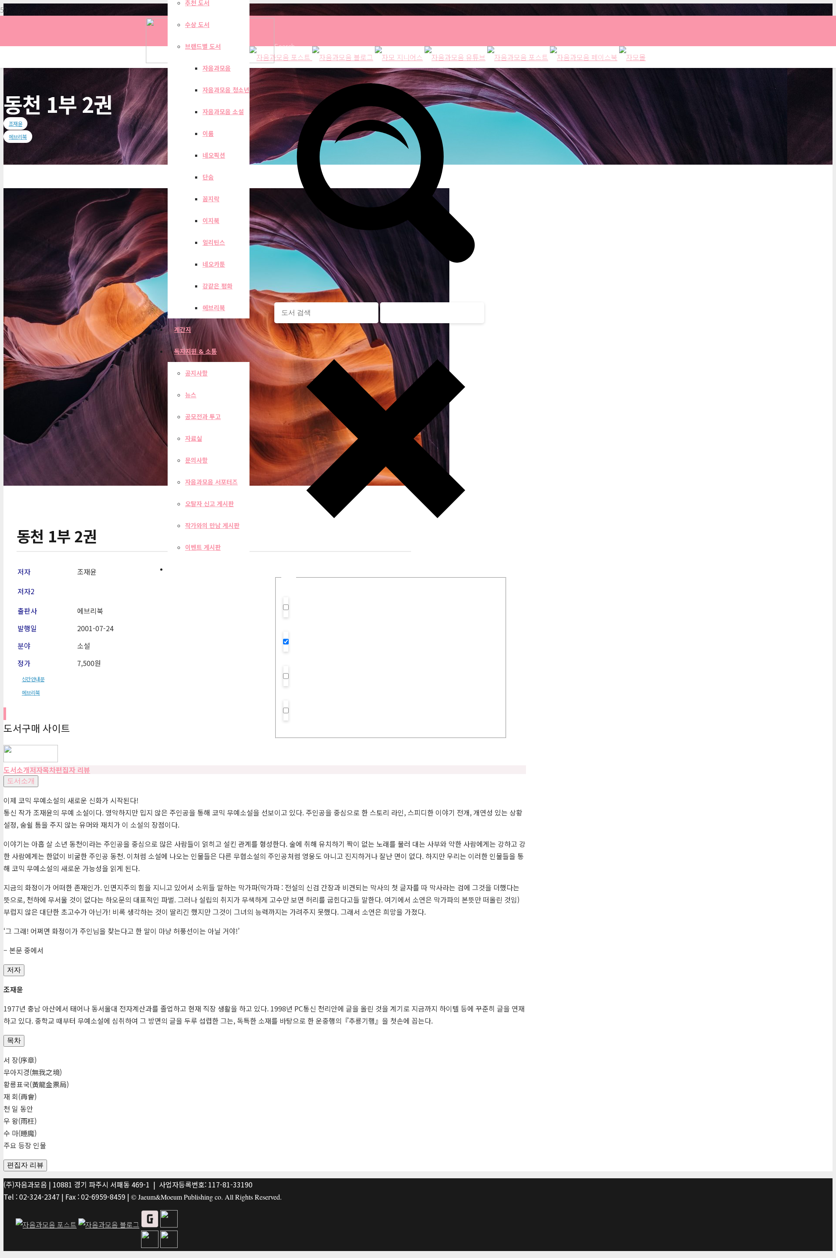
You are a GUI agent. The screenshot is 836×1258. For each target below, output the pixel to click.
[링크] (30, 759)
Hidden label (311, 614)
